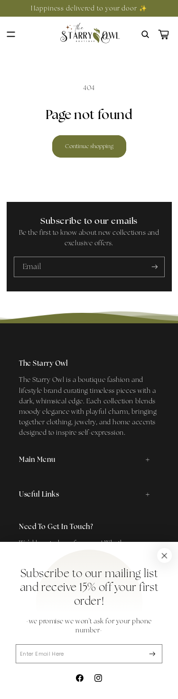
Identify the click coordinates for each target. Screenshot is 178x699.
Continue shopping (89, 146)
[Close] (164, 555)
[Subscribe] (152, 654)
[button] (10, 34)
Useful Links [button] (39, 494)
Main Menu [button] (37, 459)
